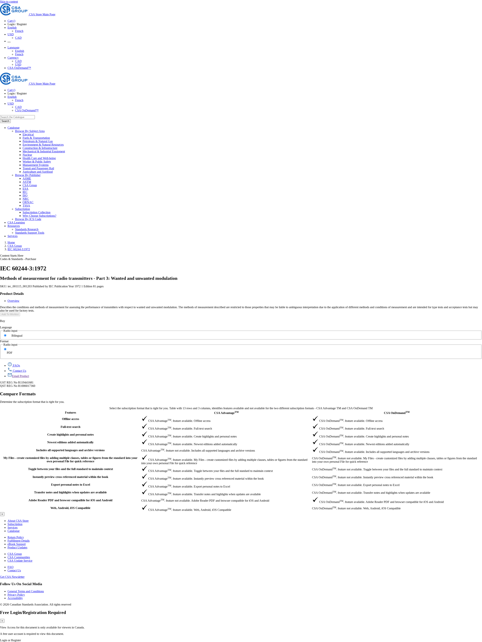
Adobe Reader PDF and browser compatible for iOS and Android (70, 500)
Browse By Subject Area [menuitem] (30, 131)
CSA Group (30, 185)
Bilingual (16, 335)
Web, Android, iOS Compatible (70, 508)
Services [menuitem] (13, 236)
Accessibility (15, 598)
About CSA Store (18, 520)
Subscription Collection (36, 212)
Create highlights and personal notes (70, 434)
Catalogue (14, 530)
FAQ (11, 567)
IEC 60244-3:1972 (19, 249)
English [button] (12, 27)
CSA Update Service (20, 560)
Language (6, 327)
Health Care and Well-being (39, 158)
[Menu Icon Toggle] (9, 42)
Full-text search (70, 426)
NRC (26, 198)
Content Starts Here (11, 255)
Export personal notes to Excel (70, 484)
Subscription (15, 524)
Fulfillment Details (19, 540)
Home (11, 242)
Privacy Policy (16, 594)
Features (70, 412)
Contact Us (14, 570)
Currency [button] (13, 57)
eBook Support (17, 544)
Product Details (12, 294)
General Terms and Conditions (26, 591)
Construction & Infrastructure (40, 148)
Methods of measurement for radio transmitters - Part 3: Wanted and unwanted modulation (88, 278)
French (19, 31)
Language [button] (13, 47)
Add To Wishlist (10, 314)
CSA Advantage (226, 413)
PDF (9, 352)
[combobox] (17, 117)
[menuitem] (252, 134)
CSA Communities (19, 557)
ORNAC (28, 202)
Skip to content (9, 1)
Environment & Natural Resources (43, 144)
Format (4, 341)
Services (13, 527)
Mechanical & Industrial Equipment (44, 151)
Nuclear (27, 154)
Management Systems (36, 165)
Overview (13, 300)
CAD (18, 37)
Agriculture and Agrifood (38, 171)
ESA (25, 188)
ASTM (27, 181)
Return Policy (16, 537)
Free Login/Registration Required (33, 612)
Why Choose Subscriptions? (39, 215)
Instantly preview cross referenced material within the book (70, 476)
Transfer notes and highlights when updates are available (70, 492)
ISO (25, 195)
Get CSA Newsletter (12, 576)
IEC (25, 192)
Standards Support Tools (29, 232)
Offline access (70, 419)
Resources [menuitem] (14, 225)
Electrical (28, 134)
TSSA (26, 205)
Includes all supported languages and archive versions (70, 450)
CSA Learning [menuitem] (16, 222)
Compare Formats (18, 393)
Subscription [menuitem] (22, 209)
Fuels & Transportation (36, 137)
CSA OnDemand (397, 413)
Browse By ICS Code (28, 219)
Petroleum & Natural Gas (38, 141)
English (19, 50)
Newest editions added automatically (70, 442)
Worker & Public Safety (37, 161)
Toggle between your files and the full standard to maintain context (70, 469)
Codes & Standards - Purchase (18, 259)
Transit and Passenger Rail (38, 168)
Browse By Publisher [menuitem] (27, 175)
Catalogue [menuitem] (14, 127)
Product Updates (17, 547)
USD (11, 34)
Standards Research (26, 229)
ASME (27, 178)
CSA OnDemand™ (19, 67)
